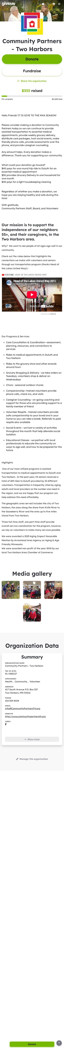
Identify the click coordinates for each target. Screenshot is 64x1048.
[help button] (59, 1043)
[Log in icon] (53, 4)
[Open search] (48, 4)
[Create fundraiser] (43, 4)
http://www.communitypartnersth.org (25, 716)
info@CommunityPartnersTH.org (22, 708)
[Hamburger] (59, 4)
